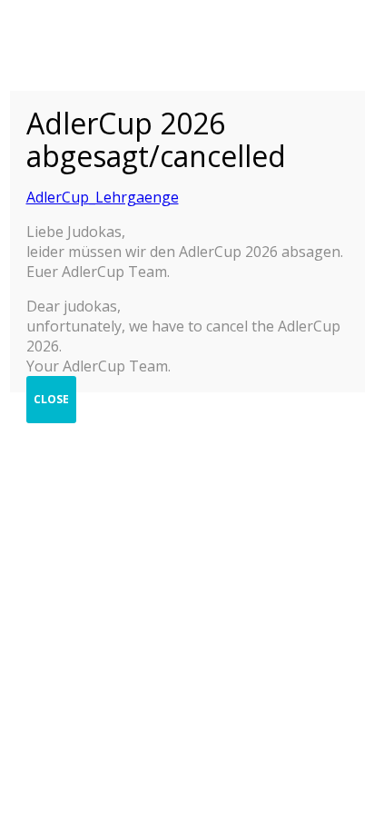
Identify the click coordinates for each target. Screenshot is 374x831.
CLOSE (51, 399)
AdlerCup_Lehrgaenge (102, 197)
